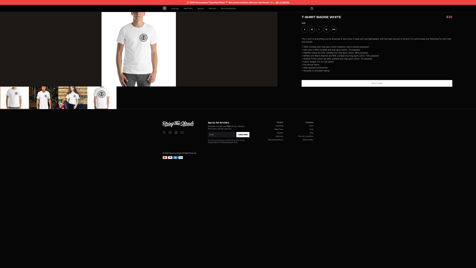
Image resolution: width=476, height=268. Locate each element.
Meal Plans (188, 8)
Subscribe (243, 135)
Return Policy (308, 140)
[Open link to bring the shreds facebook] (176, 132)
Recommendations (228, 8)
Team (311, 126)
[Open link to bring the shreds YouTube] (181, 132)
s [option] (304, 29)
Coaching (175, 8)
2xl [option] (334, 29)
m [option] (312, 29)
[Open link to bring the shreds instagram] (170, 132)
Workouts (212, 8)
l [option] (319, 29)
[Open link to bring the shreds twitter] (164, 132)
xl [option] (326, 29)
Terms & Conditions (305, 136)
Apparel (200, 8)
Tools (311, 129)
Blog (311, 133)
